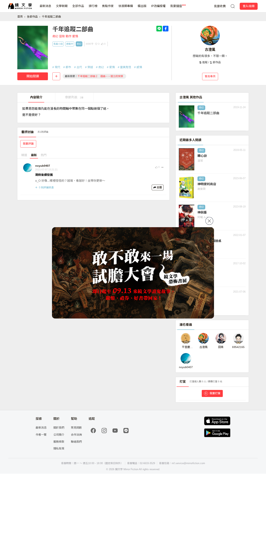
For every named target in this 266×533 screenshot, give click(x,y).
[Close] (209, 221)
